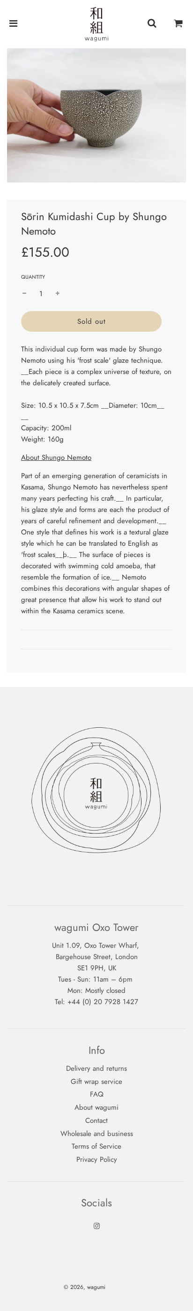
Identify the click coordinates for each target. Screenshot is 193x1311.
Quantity (33, 277)
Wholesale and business (96, 1133)
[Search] (151, 24)
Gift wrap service (96, 1081)
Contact (96, 1120)
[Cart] (178, 24)
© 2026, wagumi (84, 1287)
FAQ (97, 1094)
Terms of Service (96, 1146)
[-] (24, 294)
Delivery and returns (96, 1068)
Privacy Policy (96, 1159)
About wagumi (96, 1107)
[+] (57, 294)
